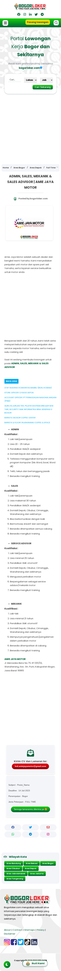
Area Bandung (14, 863)
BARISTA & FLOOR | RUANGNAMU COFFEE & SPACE (27, 422)
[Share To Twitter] (30, 827)
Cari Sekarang (43, 87)
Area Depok (30, 868)
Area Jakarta (37, 873)
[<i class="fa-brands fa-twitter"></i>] (36, 15)
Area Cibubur (13, 868)
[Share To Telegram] (30, 834)
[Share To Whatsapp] (12, 834)
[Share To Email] (48, 827)
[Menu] (5, 23)
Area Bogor (48, 863)
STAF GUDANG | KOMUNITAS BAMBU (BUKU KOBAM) (28, 387)
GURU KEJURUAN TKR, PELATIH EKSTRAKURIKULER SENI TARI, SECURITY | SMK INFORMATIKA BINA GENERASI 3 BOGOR (28, 409)
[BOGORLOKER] (30, 9)
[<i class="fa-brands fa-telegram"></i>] (42, 15)
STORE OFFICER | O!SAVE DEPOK (19, 392)
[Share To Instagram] (48, 834)
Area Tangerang (15, 878)
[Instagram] (25, 15)
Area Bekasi (31, 863)
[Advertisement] (30, 126)
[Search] (56, 22)
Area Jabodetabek (16, 873)
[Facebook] (19, 15)
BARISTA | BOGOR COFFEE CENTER (20, 417)
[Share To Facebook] (12, 827)
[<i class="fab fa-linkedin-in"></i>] (30, 15)
